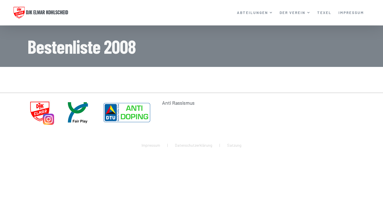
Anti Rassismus (178, 103)
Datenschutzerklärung (193, 145)
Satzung (234, 145)
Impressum (151, 145)
